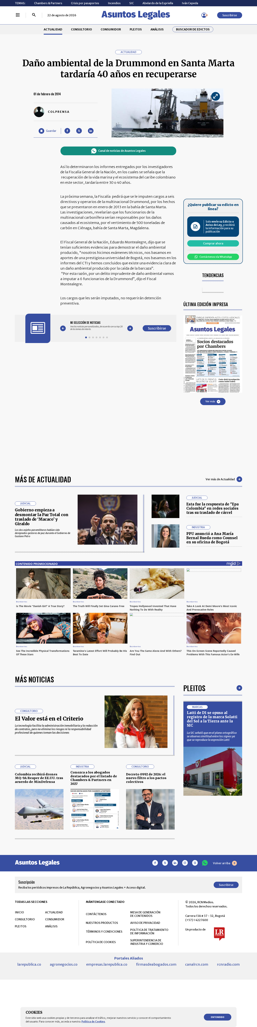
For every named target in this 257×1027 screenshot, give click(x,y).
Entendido (217, 1017)
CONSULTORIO (81, 29)
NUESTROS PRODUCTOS (102, 923)
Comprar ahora (213, 243)
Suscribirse (229, 15)
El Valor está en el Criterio (49, 718)
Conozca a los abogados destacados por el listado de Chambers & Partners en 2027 (93, 778)
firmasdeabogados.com (156, 964)
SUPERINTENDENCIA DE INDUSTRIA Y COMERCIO (146, 942)
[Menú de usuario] (204, 15)
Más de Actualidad (43, 479)
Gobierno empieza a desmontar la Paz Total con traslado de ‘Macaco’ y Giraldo (41, 517)
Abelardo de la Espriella (157, 3)
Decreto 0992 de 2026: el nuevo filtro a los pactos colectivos (146, 778)
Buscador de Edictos (193, 29)
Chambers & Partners (48, 3)
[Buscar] (34, 15)
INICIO (19, 912)
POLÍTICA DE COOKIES (101, 942)
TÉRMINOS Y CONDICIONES (104, 931)
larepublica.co (29, 964)
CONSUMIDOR (111, 29)
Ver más (210, 401)
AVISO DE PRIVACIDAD (145, 923)
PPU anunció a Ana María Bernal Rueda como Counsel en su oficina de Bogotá (212, 538)
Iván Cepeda (190, 3)
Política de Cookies (93, 1021)
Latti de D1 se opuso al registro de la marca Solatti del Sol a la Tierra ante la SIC (212, 719)
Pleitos (194, 688)
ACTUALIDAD (53, 29)
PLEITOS (136, 29)
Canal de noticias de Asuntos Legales (122, 150)
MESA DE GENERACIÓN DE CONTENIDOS (145, 914)
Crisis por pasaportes (85, 3)
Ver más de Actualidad (220, 479)
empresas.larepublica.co (106, 964)
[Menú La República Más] (17, 15)
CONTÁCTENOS (96, 914)
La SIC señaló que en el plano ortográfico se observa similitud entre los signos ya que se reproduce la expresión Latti (212, 736)
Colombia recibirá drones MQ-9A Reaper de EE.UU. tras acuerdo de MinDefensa (39, 778)
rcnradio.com (228, 964)
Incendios (114, 3)
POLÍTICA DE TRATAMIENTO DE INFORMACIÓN (149, 931)
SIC (131, 3)
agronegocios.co (63, 964)
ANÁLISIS (157, 29)
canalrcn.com (196, 964)
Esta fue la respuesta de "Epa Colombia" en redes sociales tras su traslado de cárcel (212, 508)
